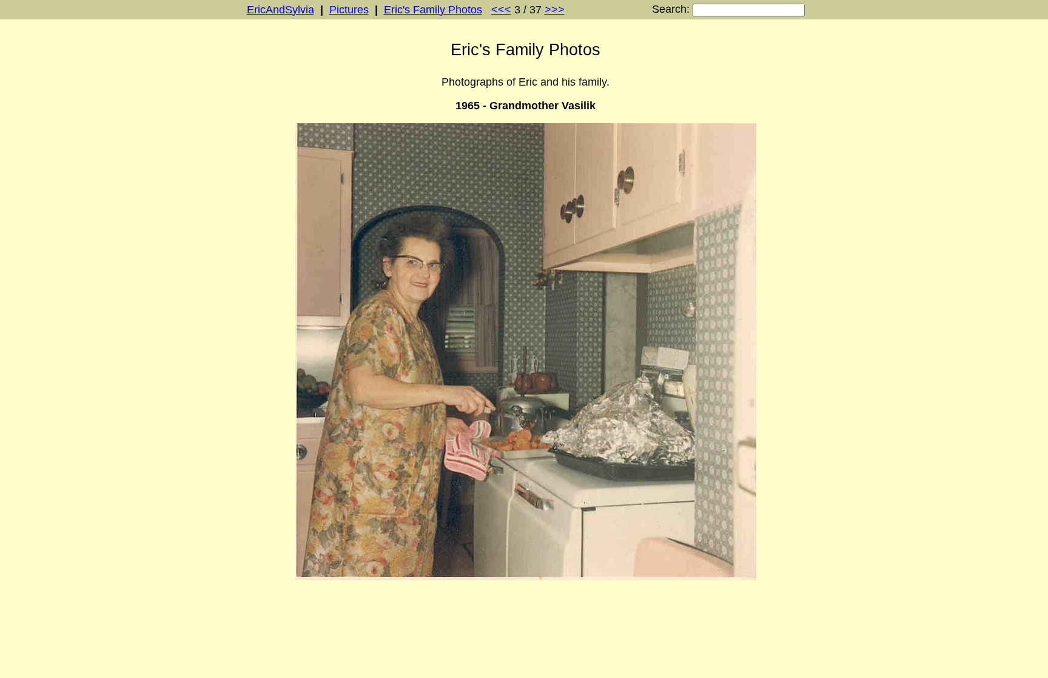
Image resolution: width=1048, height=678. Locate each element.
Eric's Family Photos (433, 10)
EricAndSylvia (280, 10)
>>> (555, 10)
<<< (501, 10)
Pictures (349, 10)
